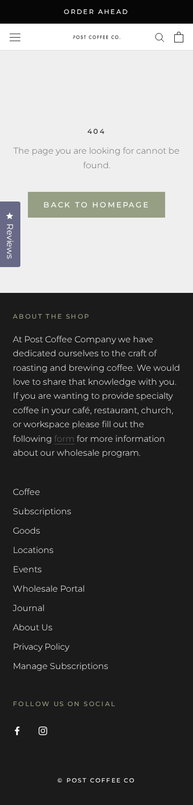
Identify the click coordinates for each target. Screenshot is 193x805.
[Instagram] (43, 730)
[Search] (160, 36)
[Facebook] (17, 730)
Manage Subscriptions (60, 666)
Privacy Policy (41, 647)
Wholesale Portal (49, 589)
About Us (33, 627)
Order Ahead (96, 12)
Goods (26, 531)
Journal (28, 608)
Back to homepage (96, 205)
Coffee (26, 492)
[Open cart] (178, 37)
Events (27, 569)
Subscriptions (42, 511)
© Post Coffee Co (96, 780)
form (64, 439)
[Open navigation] (15, 37)
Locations (33, 550)
